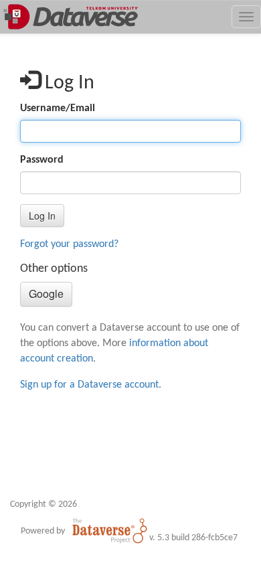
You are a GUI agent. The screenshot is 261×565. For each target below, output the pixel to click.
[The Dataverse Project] (109, 531)
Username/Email (57, 108)
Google (46, 293)
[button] (42, 215)
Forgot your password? (69, 244)
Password (42, 160)
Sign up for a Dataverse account (89, 385)
